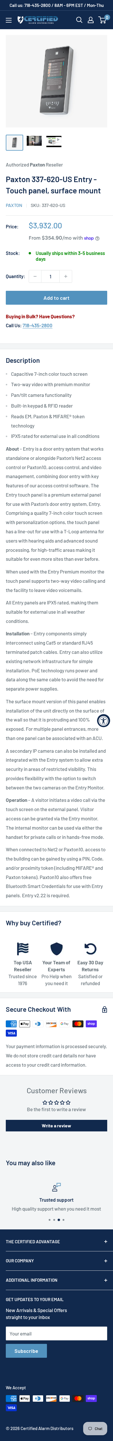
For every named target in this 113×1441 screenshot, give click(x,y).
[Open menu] (9, 20)
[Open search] (79, 20)
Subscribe (26, 1351)
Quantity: (15, 276)
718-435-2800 (37, 325)
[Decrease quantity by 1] (35, 276)
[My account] (91, 20)
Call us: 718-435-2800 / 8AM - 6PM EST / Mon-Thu (57, 5)
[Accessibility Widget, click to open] (103, 720)
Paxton (14, 205)
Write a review (56, 1125)
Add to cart (56, 298)
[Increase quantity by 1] (66, 276)
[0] (102, 19)
